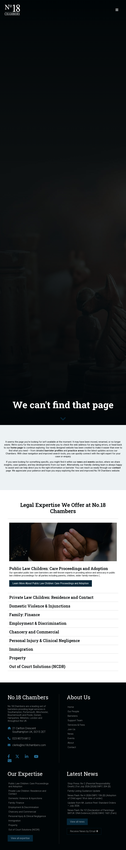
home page (17, 447)
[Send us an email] (10, 761)
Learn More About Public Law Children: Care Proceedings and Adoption (50, 583)
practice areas (76, 450)
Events (71, 738)
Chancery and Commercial (22, 811)
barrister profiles (54, 450)
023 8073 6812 (21, 738)
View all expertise (20, 838)
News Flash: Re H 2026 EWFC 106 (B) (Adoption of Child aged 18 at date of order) (92, 797)
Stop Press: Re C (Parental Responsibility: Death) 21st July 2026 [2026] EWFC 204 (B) (89, 785)
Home (71, 707)
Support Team (75, 720)
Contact (72, 747)
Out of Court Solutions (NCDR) (23, 829)
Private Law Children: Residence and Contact (27, 792)
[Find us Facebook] (9, 756)
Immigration (14, 820)
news (80, 461)
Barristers (73, 716)
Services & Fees (76, 725)
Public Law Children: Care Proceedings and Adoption (28, 785)
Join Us (71, 729)
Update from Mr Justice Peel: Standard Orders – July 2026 (92, 804)
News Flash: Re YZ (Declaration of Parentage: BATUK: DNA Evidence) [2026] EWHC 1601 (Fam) (92, 812)
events (91, 461)
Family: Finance (16, 802)
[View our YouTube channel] (36, 756)
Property (12, 825)
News (70, 733)
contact (116, 467)
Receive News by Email (83, 831)
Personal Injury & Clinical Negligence (27, 816)
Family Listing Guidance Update (84, 791)
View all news (77, 821)
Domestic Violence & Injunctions (25, 798)
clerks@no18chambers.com (29, 745)
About (71, 742)
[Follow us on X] (17, 756)
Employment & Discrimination (23, 807)
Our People (73, 711)
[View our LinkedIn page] (26, 756)
